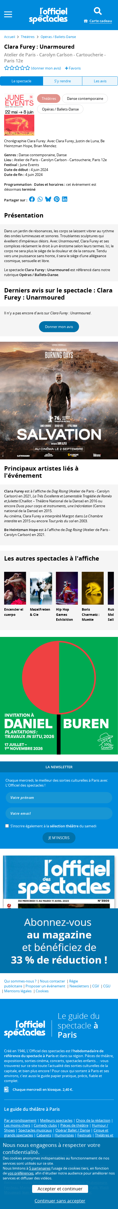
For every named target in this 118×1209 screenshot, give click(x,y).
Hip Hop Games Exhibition (64, 614)
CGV (95, 986)
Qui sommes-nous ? (20, 981)
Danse (62, 154)
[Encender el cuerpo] (15, 587)
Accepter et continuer (60, 1189)
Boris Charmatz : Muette (90, 614)
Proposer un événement (45, 986)
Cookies (42, 990)
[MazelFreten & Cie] (41, 587)
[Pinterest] (56, 200)
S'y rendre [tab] (62, 81)
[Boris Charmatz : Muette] (93, 587)
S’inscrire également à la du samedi (53, 826)
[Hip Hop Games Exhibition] (67, 587)
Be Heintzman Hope (21, 529)
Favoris (74, 68)
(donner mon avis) (46, 68)
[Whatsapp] (40, 200)
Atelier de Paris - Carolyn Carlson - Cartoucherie (52, 159)
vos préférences (20, 1173)
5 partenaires (39, 1168)
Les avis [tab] (100, 81)
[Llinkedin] (64, 200)
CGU (106, 986)
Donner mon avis (59, 326)
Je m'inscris (59, 837)
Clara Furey (14, 491)
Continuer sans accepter (60, 1201)
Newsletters (79, 986)
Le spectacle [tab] (21, 81)
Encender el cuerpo (13, 612)
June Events (29, 164)
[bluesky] (48, 200)
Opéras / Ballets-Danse (38, 274)
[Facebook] (32, 200)
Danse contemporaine (37, 154)
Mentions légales (18, 990)
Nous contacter (52, 981)
